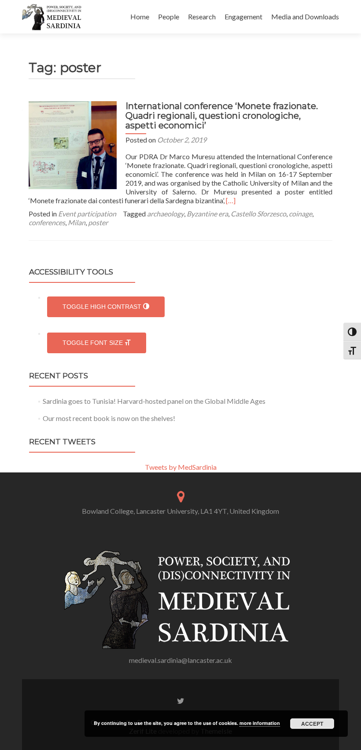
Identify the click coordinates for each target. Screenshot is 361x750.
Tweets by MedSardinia (181, 467)
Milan (76, 222)
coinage (300, 213)
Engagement (243, 16)
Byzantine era (207, 213)
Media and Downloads (305, 16)
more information (259, 723)
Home (139, 16)
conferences (47, 222)
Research (202, 16)
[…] (231, 200)
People (168, 16)
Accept (312, 724)
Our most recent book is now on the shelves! (109, 418)
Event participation (87, 213)
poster (98, 222)
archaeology (165, 213)
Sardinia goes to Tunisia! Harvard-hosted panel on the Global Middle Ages (154, 401)
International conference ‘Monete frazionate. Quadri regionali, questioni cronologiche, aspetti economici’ (221, 116)
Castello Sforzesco (258, 213)
